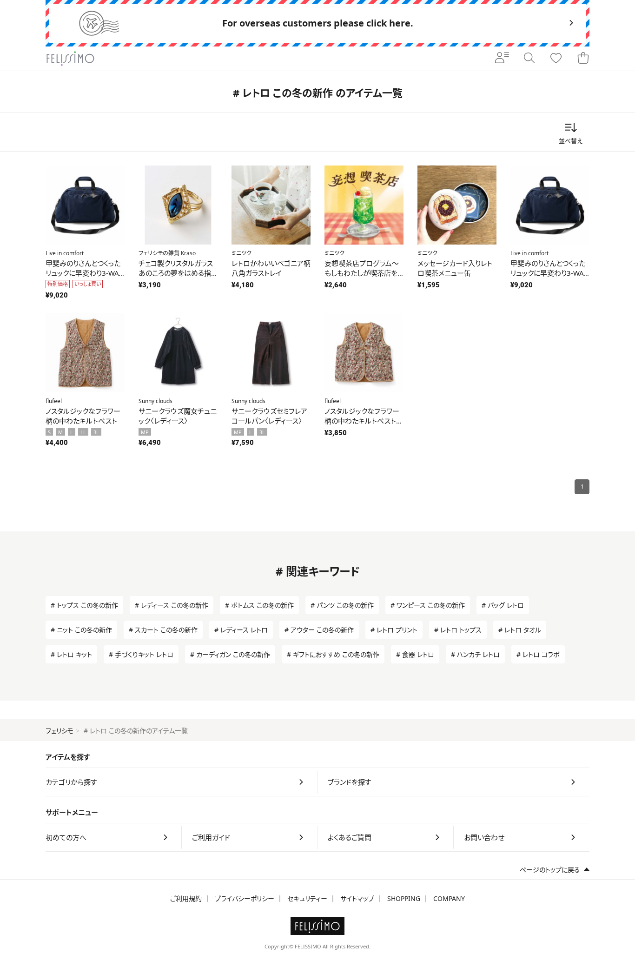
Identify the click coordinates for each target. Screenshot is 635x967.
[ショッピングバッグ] (582, 58)
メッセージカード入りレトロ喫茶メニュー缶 (454, 268)
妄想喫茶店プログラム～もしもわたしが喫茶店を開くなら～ (361, 272)
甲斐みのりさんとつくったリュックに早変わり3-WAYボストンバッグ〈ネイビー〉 (84, 272)
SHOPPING (403, 898)
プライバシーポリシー (244, 898)
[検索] (529, 58)
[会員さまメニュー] (502, 58)
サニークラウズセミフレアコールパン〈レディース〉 (269, 415)
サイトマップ (357, 898)
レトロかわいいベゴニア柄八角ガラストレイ (271, 268)
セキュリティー (307, 898)
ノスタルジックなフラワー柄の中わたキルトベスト (83, 415)
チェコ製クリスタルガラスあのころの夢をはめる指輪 (176, 272)
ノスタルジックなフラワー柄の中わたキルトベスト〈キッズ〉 (361, 420)
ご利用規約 (186, 898)
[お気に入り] (555, 58)
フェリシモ (59, 730)
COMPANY (449, 898)
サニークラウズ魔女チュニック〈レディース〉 (178, 415)
